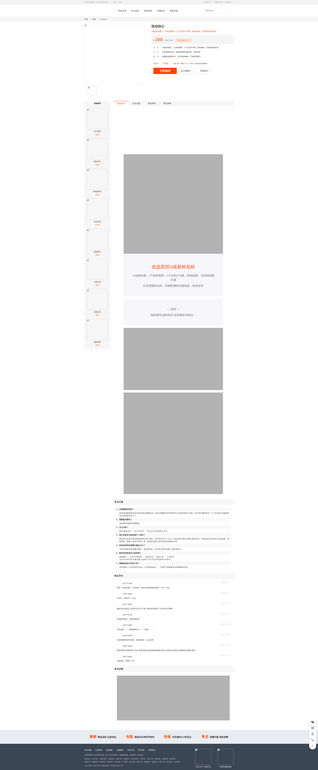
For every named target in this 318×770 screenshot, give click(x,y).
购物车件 (218, 2)
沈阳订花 (119, 759)
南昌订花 (87, 762)
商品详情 (121, 103)
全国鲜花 (120, 750)
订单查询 (98, 750)
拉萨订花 (162, 762)
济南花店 (95, 762)
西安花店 (169, 762)
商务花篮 (174, 11)
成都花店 (147, 762)
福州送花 (172, 759)
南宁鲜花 (132, 762)
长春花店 (126, 759)
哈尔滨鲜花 (134, 759)
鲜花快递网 (88, 16)
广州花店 (125, 762)
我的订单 (208, 2)
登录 (120, 2)
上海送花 (143, 759)
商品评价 (152, 103)
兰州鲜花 (177, 762)
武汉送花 (110, 762)
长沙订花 (117, 762)
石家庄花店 (103, 759)
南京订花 (150, 759)
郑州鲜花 (102, 762)
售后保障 (167, 103)
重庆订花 (140, 762)
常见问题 (136, 103)
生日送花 (135, 11)
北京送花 (87, 759)
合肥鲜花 (165, 759)
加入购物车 (186, 71)
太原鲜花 (111, 759)
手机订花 (130, 750)
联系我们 (152, 750)
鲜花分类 (122, 11)
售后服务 (109, 750)
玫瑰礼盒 (161, 11)
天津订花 (95, 759)
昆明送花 (155, 762)
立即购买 (165, 70)
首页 (86, 19)
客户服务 (228, 2)
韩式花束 (148, 11)
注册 (114, 2)
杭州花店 (157, 759)
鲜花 (94, 19)
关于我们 (141, 750)
